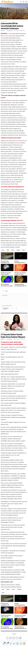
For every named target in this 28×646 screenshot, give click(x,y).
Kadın (3, 592)
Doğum (8, 589)
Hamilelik (19, 589)
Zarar (23, 250)
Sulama (18, 250)
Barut (3, 250)
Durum (13, 589)
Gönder (5, 308)
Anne (3, 589)
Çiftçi (8, 250)
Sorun (13, 250)
